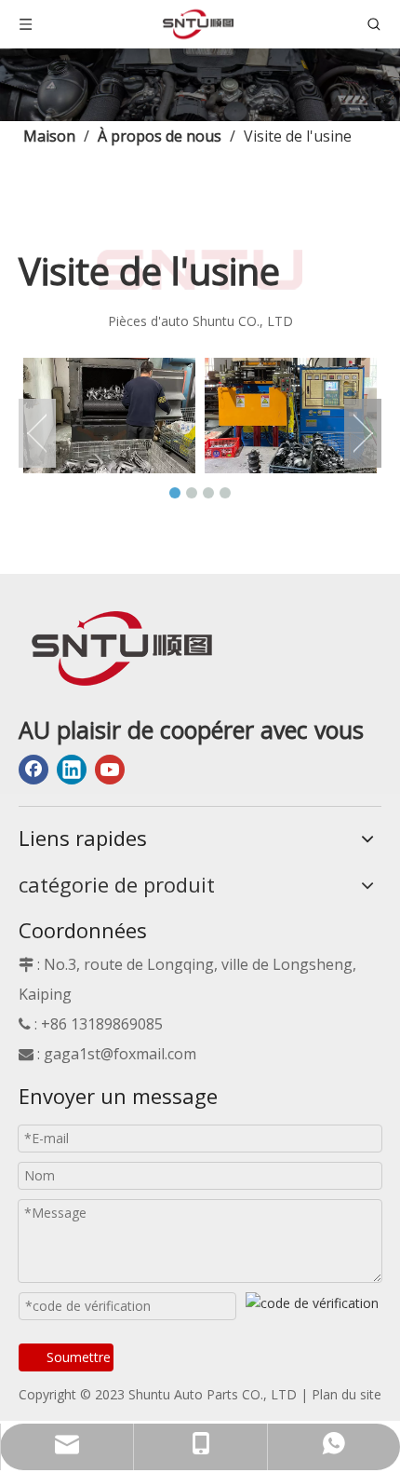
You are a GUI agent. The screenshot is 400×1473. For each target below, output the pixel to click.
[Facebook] (33, 769)
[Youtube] (110, 769)
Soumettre (79, 1357)
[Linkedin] (72, 769)
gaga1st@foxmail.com (120, 1053)
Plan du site (346, 1394)
